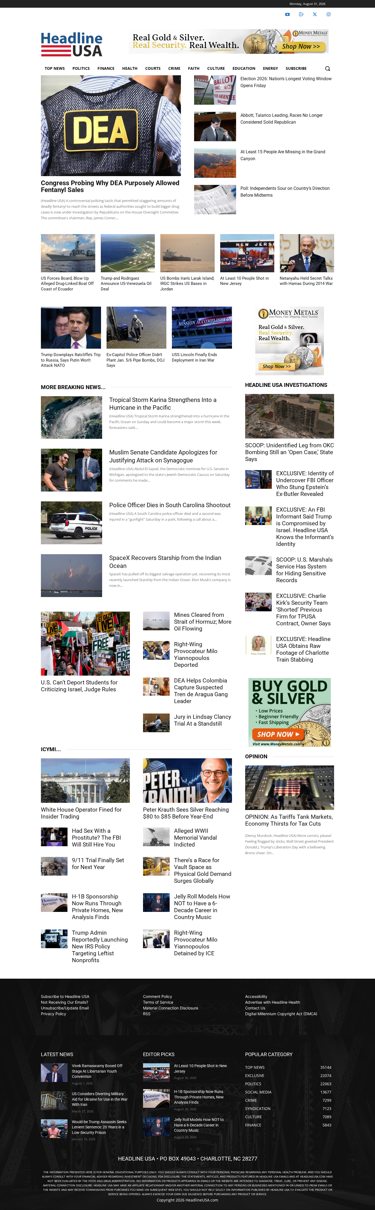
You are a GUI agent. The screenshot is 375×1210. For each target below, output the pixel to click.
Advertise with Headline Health (272, 1002)
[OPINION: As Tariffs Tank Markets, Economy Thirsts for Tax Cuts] (289, 787)
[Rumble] (301, 14)
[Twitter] (314, 14)
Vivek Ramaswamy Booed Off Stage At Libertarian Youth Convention (97, 1071)
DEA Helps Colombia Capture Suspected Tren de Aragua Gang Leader (201, 690)
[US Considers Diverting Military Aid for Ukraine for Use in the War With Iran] (54, 1100)
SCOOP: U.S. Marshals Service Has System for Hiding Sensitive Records (304, 570)
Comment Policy (157, 996)
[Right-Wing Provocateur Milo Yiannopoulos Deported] (156, 650)
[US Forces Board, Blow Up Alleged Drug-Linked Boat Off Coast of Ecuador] (68, 253)
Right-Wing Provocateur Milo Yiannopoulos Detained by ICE (195, 943)
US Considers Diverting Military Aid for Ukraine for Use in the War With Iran (100, 1099)
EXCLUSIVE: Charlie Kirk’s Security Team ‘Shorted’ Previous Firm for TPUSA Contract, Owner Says (303, 610)
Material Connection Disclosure (170, 1008)
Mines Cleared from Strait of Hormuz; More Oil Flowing (202, 622)
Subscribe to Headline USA (65, 996)
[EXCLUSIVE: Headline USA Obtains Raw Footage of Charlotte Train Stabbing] (258, 645)
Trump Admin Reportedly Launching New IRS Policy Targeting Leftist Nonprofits (100, 946)
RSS (146, 1013)
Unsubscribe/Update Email (65, 1008)
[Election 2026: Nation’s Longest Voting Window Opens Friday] (215, 90)
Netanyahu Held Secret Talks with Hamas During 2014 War (306, 281)
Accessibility (256, 996)
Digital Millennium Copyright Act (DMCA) (281, 1013)
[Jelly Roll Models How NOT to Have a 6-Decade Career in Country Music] (156, 902)
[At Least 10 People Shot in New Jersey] (247, 253)
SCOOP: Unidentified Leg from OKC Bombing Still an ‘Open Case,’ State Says (289, 452)
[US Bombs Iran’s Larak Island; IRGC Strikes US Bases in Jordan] (187, 253)
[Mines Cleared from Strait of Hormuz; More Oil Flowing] (156, 621)
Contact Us (255, 1008)
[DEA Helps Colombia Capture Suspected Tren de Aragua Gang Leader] (156, 686)
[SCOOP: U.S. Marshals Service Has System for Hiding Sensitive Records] (258, 565)
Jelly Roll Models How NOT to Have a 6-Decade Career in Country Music (202, 906)
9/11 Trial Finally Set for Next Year (98, 863)
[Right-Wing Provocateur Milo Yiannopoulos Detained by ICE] (156, 938)
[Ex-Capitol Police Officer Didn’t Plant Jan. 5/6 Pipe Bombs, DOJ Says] (137, 328)
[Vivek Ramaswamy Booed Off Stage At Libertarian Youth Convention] (54, 1072)
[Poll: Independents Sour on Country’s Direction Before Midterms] (215, 199)
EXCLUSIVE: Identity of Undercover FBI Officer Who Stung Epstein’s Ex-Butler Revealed (305, 483)
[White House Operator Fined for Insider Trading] (85, 780)
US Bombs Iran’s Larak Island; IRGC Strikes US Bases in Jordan (187, 284)
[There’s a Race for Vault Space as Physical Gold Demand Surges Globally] (156, 866)
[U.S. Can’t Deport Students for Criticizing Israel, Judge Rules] (85, 644)
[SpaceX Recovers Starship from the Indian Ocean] (71, 575)
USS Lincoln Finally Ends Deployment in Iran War (194, 357)
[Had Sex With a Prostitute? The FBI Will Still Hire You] (54, 837)
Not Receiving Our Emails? (64, 1002)
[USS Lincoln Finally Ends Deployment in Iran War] (202, 328)
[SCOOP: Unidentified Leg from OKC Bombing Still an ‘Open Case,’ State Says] (289, 416)
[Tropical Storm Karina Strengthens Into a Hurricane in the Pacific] (71, 417)
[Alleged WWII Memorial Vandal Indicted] (156, 837)
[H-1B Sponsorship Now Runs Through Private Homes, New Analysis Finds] (54, 902)
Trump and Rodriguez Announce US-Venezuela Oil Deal (126, 284)
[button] (327, 68)
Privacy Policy (53, 1013)
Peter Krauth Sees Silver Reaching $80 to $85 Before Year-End (186, 813)
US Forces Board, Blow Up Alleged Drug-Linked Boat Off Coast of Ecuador (67, 284)
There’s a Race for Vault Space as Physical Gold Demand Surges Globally (202, 870)
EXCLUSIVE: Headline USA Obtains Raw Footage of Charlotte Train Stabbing (303, 649)
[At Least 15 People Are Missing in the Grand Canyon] (215, 163)
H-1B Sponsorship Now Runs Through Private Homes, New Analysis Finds (97, 906)
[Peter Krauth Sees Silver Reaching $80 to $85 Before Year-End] (187, 780)
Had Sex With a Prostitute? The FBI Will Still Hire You (96, 838)
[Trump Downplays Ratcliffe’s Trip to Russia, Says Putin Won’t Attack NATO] (71, 328)
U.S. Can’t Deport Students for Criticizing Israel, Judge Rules (79, 686)
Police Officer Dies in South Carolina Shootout (170, 505)
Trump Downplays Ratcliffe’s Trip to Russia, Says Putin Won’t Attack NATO (70, 360)
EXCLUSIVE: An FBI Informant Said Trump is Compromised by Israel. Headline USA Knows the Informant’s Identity (305, 526)
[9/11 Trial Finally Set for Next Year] (54, 866)
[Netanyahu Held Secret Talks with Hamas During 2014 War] (307, 253)
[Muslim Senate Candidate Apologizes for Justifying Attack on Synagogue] (71, 470)
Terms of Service (158, 1002)
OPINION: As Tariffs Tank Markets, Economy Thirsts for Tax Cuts (289, 820)
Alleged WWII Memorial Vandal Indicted (195, 838)
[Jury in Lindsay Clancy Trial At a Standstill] (156, 723)
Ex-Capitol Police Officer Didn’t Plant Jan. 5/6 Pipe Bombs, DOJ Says (135, 360)
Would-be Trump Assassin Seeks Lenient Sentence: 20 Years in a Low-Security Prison (99, 1127)
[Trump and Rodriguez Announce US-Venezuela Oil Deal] (128, 253)
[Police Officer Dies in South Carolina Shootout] (71, 522)
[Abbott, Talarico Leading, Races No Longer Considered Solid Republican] (215, 126)
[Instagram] (328, 14)
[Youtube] (287, 14)
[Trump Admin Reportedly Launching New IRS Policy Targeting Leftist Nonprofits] (54, 938)
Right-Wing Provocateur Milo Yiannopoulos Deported (195, 654)
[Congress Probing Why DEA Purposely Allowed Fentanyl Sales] (111, 125)
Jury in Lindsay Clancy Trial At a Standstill (202, 720)
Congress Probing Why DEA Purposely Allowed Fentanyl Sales (110, 186)
